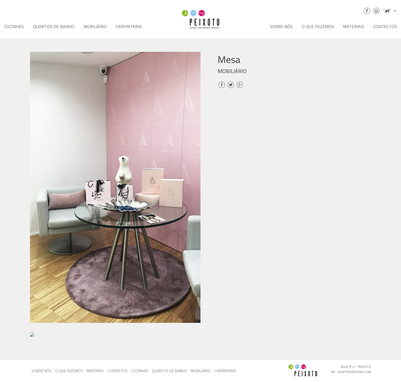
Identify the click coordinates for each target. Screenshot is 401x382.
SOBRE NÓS (281, 26)
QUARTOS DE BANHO (53, 26)
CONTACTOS (385, 26)
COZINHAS (14, 26)
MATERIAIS (353, 26)
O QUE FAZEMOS (318, 26)
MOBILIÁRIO (95, 26)
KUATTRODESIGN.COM (354, 371)
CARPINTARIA (129, 26)
